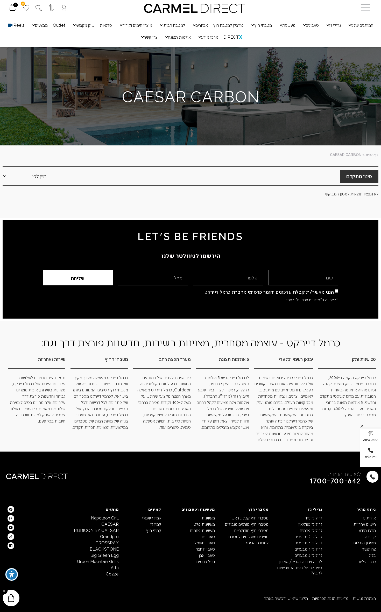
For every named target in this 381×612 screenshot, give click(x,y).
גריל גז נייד (313, 517)
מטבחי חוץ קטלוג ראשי (249, 517)
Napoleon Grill (105, 517)
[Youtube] (11, 527)
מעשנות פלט (204, 524)
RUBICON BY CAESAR (96, 530)
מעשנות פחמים (202, 530)
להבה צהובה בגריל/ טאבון (300, 561)
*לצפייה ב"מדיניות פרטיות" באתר (311, 299)
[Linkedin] (11, 545)
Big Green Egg (104, 555)
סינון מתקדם (359, 176)
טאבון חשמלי (204, 542)
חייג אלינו (371, 456)
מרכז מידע (367, 530)
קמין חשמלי (151, 517)
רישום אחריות (365, 524)
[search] (39, 8)
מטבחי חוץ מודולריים (251, 530)
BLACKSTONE (104, 548)
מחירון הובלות (364, 542)
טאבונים (208, 536)
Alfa (115, 567)
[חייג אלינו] (370, 450)
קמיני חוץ (153, 530)
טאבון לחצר (205, 548)
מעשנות (208, 517)
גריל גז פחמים (311, 530)
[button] (370, 436)
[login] (64, 8)
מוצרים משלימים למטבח (249, 536)
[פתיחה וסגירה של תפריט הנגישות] (11, 574)
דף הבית (371, 154)
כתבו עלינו (367, 561)
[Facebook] (11, 509)
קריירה (370, 536)
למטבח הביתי (257, 542)
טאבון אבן (207, 555)
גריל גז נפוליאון (310, 524)
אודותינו (369, 517)
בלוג (372, 555)
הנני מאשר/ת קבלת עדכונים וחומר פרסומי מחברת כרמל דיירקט (269, 292)
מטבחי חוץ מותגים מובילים (247, 524)
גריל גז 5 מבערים (308, 555)
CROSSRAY (107, 542)
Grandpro (109, 536)
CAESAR (110, 524)
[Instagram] (11, 518)
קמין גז (155, 524)
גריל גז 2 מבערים (308, 536)
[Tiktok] (11, 536)
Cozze (112, 573)
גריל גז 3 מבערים (308, 542)
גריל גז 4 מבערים (308, 548)
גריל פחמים (205, 561)
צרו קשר (369, 548)
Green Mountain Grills (98, 561)
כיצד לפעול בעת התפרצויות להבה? (299, 570)
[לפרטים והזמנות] (372, 477)
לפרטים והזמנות (344, 473)
